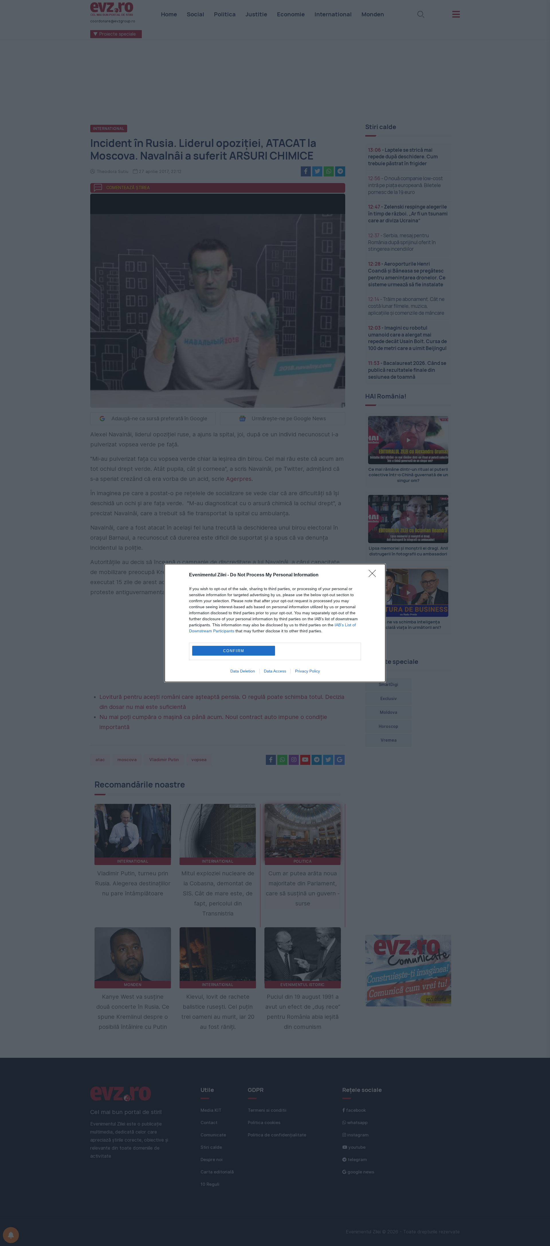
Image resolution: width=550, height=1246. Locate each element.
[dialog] (275, 623)
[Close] (374, 575)
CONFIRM (233, 651)
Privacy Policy (307, 671)
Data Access (275, 671)
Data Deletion (242, 671)
